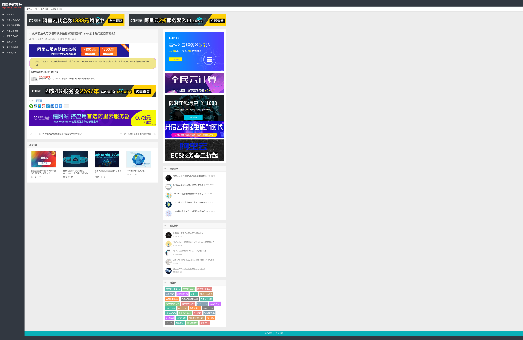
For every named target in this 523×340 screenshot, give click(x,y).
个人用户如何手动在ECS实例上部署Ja (189, 202)
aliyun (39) (181, 318)
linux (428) (170, 308)
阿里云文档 (11, 52)
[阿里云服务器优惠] (92, 96)
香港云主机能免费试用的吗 (139, 134)
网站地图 (279, 333)
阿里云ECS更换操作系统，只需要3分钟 (189, 251)
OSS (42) (197, 313)
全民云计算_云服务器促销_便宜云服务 (189, 268)
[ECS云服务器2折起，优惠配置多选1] (92, 125)
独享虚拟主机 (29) (196, 318)
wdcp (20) (182, 308)
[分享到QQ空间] (39, 106)
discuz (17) (202, 303)
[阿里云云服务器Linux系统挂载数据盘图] (168, 177)
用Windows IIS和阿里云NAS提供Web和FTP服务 (193, 242)
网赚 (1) (194, 294)
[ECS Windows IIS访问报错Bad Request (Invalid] (168, 261)
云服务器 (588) (172, 298)
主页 (30, 9)
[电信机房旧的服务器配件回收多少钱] (107, 167)
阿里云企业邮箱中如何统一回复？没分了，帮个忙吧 (43, 171)
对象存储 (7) (209, 313)
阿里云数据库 (12, 30)
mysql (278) (208, 308)
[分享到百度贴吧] (52, 106)
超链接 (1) (180, 322)
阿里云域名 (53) (172, 303)
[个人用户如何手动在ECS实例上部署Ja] (168, 204)
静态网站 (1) (182, 294)
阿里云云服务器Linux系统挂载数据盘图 (189, 175)
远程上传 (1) (215, 303)
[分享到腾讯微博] (48, 106)
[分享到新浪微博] (43, 106)
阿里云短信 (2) (188, 303)
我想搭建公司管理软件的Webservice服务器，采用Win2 (76, 171)
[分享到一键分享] (56, 106)
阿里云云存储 (12, 36)
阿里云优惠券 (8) (173, 289)
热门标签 (268, 333)
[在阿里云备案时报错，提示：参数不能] (168, 186)
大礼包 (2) (170, 294)
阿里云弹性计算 (13, 25)
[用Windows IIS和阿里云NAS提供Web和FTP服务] (168, 243)
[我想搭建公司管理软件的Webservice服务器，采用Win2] (75, 167)
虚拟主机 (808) (185, 313)
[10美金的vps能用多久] (138, 167)
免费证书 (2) (195, 308)
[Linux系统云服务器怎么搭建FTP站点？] (168, 213)
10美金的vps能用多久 (135, 170)
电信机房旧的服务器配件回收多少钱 (108, 171)
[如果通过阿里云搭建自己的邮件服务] (168, 234)
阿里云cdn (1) (206, 298)
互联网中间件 (12, 47)
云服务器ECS (56, 9)
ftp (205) (210, 318)
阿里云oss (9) (188, 289)
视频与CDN (11, 41)
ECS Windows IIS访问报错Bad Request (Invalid (193, 259)
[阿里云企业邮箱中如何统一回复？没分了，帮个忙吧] (43, 167)
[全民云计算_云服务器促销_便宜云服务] (168, 270)
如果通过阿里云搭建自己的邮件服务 (188, 233)
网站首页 (10, 14)
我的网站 (12, 6)
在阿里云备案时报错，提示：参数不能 (189, 184)
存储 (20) (170, 318)
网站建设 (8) (192, 322)
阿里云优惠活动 (13, 20)
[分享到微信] (31, 106)
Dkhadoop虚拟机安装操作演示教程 (188, 193)
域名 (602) (204, 322)
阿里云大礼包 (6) (204, 289)
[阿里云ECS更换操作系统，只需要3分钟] (168, 252)
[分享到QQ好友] (35, 106)
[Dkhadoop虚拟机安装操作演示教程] (168, 195)
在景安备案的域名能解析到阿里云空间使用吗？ (62, 134)
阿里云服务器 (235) (189, 298)
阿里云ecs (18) (206, 294)
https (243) (171, 313)
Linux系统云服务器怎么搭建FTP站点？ (189, 211)
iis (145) (169, 322)
